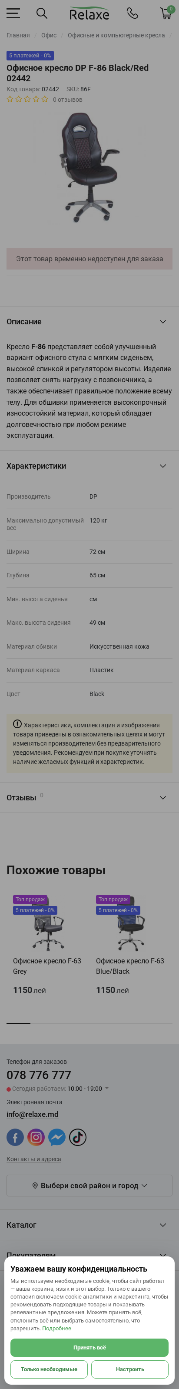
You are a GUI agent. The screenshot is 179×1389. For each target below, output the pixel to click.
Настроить (130, 1369)
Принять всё (89, 1347)
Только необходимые (49, 1369)
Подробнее (56, 1328)
